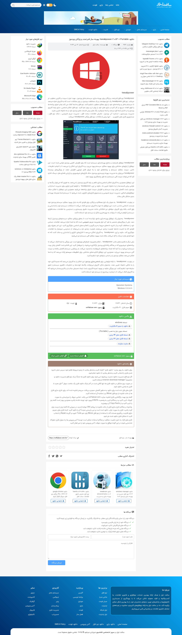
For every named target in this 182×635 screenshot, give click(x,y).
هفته (165, 164)
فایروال (32, 610)
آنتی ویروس (30, 605)
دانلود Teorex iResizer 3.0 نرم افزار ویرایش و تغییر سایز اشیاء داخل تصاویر (28, 141)
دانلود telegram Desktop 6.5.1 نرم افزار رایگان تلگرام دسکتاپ (152, 45)
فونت (95, 5)
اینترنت (104, 605)
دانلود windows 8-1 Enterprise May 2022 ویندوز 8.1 (25, 170)
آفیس (80, 592)
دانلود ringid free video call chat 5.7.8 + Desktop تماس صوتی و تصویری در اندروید (154, 75)
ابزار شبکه (103, 610)
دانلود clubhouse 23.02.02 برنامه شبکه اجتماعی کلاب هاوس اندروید (155, 90)
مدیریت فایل (54, 610)
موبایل (128, 29)
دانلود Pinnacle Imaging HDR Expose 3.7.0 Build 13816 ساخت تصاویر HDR (27, 133)
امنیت (105, 29)
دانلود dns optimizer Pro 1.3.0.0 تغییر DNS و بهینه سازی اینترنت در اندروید (27, 155)
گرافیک (32, 601)
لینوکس (56, 597)
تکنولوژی (31, 614)
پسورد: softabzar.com (94, 307)
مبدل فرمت (103, 601)
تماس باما (109, 5)
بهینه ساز (128, 437)
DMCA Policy (79, 29)
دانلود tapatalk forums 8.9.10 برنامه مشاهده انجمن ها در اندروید (151, 60)
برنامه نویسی (78, 597)
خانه (117, 5)
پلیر (57, 601)
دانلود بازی (111, 624)
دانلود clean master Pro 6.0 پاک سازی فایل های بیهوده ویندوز (25, 178)
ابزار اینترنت (103, 614)
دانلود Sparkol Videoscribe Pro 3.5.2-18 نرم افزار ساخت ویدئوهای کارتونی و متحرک (28, 163)
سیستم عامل (142, 29)
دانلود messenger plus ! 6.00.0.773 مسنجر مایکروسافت (152, 53)
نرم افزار (117, 29)
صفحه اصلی (164, 29)
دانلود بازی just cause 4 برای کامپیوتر (26, 148)
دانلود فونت (93, 29)
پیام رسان (55, 605)
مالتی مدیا (103, 597)
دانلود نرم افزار (98, 624)
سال (144, 164)
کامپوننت (31, 597)
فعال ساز (80, 614)
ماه (155, 164)
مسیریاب (55, 614)
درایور (33, 592)
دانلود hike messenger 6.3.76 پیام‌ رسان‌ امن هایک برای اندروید (151, 82)
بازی (101, 5)
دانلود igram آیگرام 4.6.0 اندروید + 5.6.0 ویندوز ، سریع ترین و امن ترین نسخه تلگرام (154, 67)
